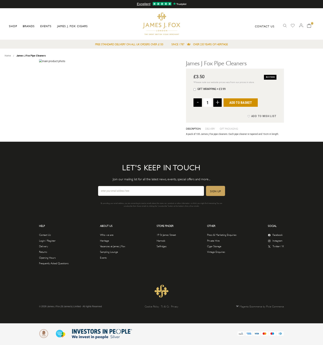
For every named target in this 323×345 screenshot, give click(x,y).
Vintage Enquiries (216, 251)
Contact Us (265, 26)
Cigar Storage (214, 246)
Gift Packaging (229, 128)
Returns (43, 251)
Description (193, 128)
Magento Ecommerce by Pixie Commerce (262, 306)
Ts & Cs (165, 306)
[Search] (285, 25)
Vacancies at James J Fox (112, 246)
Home (8, 55)
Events (103, 257)
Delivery (210, 128)
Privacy (174, 306)
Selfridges (162, 246)
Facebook (278, 234)
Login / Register (47, 240)
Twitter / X (278, 246)
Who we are (106, 234)
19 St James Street (166, 234)
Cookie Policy (152, 306)
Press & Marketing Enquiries (221, 234)
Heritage (104, 240)
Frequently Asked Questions (54, 263)
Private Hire (213, 240)
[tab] (195, 128)
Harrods (161, 240)
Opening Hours (47, 257)
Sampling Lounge (109, 251)
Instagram (277, 240)
